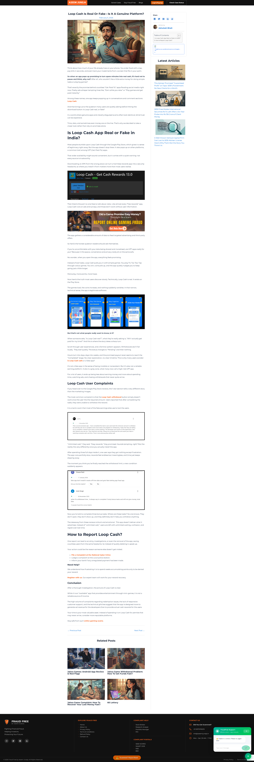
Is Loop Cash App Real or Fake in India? (167, 38)
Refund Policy (85, 734)
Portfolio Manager (142, 729)
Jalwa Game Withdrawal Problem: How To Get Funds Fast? (125, 673)
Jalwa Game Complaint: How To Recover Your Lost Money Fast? (84, 703)
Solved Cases (116, 3)
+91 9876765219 (198, 729)
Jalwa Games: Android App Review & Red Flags (85, 673)
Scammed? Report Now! (129, 758)
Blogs (141, 3)
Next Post (139, 630)
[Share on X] (159, 19)
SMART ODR (140, 746)
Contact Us (84, 737)
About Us (83, 727)
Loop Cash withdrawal (111, 397)
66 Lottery (112, 702)
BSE (137, 751)
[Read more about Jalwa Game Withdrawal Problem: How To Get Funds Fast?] (126, 658)
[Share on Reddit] (172, 19)
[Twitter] (13, 741)
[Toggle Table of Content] (178, 35)
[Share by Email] (163, 19)
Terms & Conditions (87, 732)
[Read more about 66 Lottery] (126, 689)
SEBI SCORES (141, 744)
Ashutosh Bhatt (165, 28)
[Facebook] (6, 741)
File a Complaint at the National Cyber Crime (91, 555)
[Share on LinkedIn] (167, 19)
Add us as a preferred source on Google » (168, 49)
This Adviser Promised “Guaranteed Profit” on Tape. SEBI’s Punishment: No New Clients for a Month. (169, 85)
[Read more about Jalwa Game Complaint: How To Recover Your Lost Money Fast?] (86, 689)
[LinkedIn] (27, 741)
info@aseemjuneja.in (201, 734)
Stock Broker (140, 725)
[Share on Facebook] (154, 19)
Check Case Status (176, 3)
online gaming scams (93, 621)
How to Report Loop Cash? (163, 40)
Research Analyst (142, 727)
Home (82, 725)
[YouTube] (20, 741)
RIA (137, 732)
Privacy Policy (85, 729)
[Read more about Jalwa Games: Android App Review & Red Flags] (86, 658)
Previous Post (74, 630)
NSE (137, 749)
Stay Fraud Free (130, 3)
